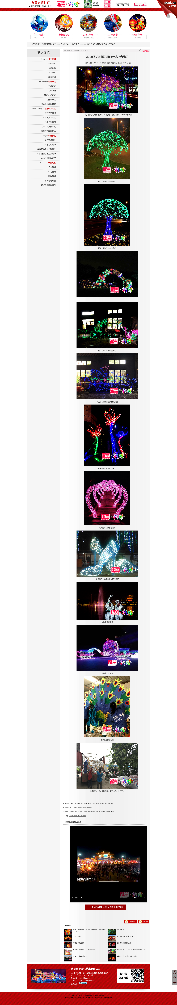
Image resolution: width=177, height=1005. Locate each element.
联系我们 (52, 77)
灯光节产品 (51, 100)
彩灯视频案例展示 (48, 185)
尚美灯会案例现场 (48, 131)
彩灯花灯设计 (50, 140)
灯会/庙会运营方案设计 (46, 154)
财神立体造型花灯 (79, 943)
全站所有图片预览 (48, 158)
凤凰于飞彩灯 (77, 936)
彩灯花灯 (75, 44)
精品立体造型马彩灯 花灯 (125, 936)
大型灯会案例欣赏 (48, 127)
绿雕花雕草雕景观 (48, 104)
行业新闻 (52, 167)
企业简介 (52, 64)
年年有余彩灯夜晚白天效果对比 (127, 956)
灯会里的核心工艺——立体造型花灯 (84, 949)
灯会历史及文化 (49, 118)
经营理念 (52, 68)
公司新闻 (52, 172)
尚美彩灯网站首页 (48, 44)
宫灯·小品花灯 (50, 95)
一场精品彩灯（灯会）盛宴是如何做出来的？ (131, 949)
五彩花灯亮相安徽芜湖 (77, 816)
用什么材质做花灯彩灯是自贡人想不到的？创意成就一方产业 (91, 812)
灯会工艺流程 (50, 113)
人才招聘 (52, 73)
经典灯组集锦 (50, 122)
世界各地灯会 (50, 181)
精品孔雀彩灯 (121, 929)
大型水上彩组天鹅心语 (80, 956)
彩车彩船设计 (50, 145)
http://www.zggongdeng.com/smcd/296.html (98, 803)
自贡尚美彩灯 (40, 3)
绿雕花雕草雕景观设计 (46, 149)
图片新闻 (52, 176)
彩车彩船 (52, 91)
